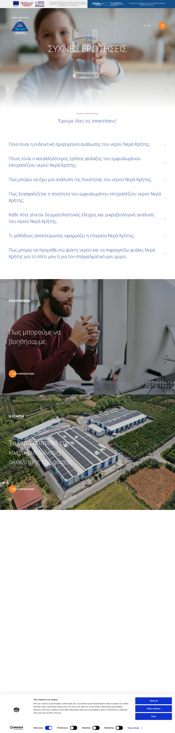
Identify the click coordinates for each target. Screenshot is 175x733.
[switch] (73, 728)
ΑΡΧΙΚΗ (79, 113)
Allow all (153, 701)
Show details (133, 728)
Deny (153, 716)
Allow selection (154, 708)
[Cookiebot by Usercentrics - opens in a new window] (16, 728)
